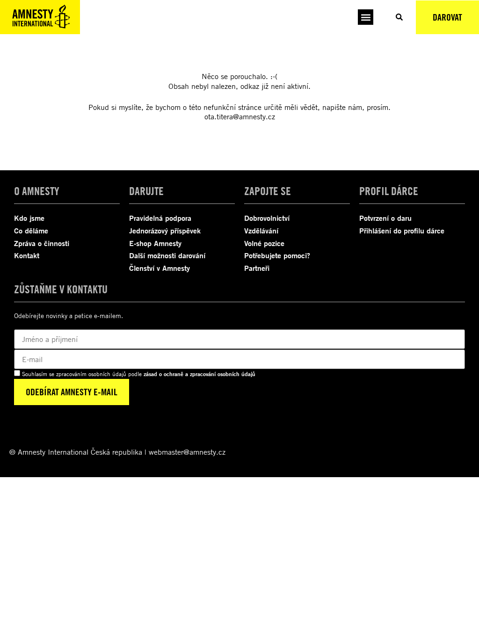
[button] (365, 17)
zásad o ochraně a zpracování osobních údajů (199, 374)
